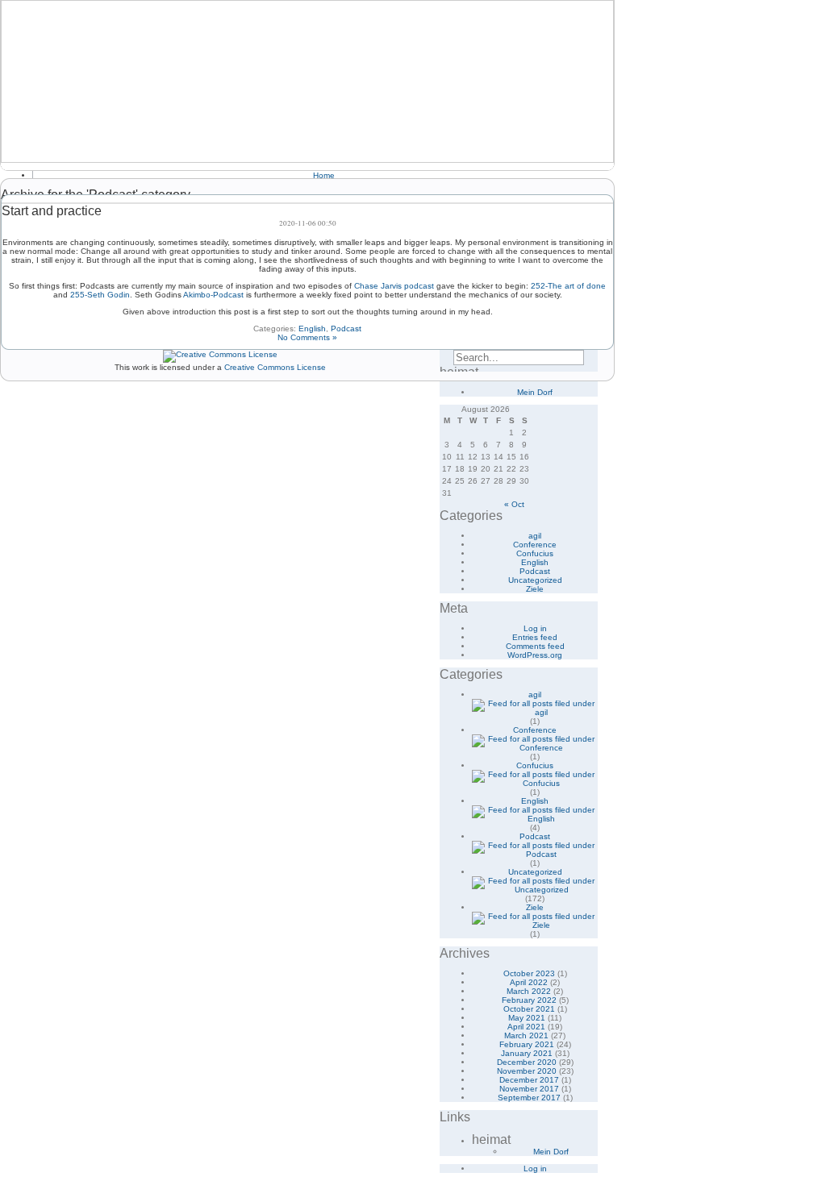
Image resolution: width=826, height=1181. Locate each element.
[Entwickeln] (307, 81)
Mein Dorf (535, 392)
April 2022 (529, 982)
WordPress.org (534, 655)
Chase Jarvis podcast (394, 285)
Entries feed (534, 637)
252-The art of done (568, 285)
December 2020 (527, 1062)
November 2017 (529, 1088)
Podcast (346, 328)
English (312, 328)
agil (534, 535)
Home (324, 175)
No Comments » (307, 337)
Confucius (534, 553)
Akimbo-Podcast (213, 294)
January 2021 (527, 1053)
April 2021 (526, 1026)
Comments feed (535, 646)
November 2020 (527, 1071)
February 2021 (526, 1044)
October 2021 (529, 1008)
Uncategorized (535, 580)
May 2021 (526, 1017)
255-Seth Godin (100, 294)
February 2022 (529, 1000)
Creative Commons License (275, 367)
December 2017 (529, 1079)
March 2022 (529, 991)
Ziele (535, 588)
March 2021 (526, 1035)
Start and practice (52, 211)
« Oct (514, 504)
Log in (535, 628)
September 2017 (529, 1097)
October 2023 (529, 973)
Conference (535, 544)
